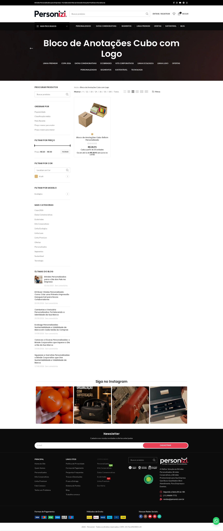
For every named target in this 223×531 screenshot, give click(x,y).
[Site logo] (51, 14)
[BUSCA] (147, 14)
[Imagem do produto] (92, 115)
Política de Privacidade (75, 464)
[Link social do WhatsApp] (186, 3)
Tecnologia (39, 261)
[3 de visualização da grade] (133, 91)
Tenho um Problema (43, 490)
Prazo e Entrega (72, 481)
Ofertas (38, 242)
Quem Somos (40, 468)
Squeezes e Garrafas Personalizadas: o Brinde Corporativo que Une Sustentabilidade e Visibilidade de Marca (52, 359)
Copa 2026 (39, 210)
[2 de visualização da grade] (129, 91)
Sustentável (39, 256)
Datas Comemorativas (43, 215)
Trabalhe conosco (73, 494)
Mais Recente (40, 121)
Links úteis (71, 459)
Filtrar (65, 152)
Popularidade (40, 112)
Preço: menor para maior (45, 125)
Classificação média (42, 116)
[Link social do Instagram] (176, 3)
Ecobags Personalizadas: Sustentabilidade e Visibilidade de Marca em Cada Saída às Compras (51, 327)
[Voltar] (31, 48)
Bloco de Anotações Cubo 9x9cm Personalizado (92, 138)
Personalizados (41, 247)
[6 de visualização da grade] (146, 91)
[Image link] (54, 517)
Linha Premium (41, 238)
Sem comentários (61, 286)
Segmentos (39, 251)
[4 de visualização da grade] (137, 91)
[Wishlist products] (174, 13)
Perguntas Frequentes (74, 472)
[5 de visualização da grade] (141, 91)
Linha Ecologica (41, 228)
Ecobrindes (39, 219)
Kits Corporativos (42, 224)
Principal (39, 459)
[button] (216, 521)
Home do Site (40, 464)
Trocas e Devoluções (74, 477)
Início (76, 87)
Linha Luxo (39, 233)
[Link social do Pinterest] (183, 3)
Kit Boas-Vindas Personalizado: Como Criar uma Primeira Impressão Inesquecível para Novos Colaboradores (52, 296)
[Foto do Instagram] (54, 405)
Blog (67, 490)
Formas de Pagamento (75, 468)
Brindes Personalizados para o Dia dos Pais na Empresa (55, 279)
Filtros (157, 92)
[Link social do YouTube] (180, 3)
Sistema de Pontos (73, 486)
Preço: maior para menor (45, 130)
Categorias (102, 459)
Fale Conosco (40, 486)
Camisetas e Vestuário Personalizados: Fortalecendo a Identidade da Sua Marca (50, 312)
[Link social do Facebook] (174, 3)
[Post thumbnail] (38, 281)
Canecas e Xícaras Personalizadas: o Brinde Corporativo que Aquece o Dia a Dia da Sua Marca (52, 342)
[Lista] (125, 91)
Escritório (101, 486)
